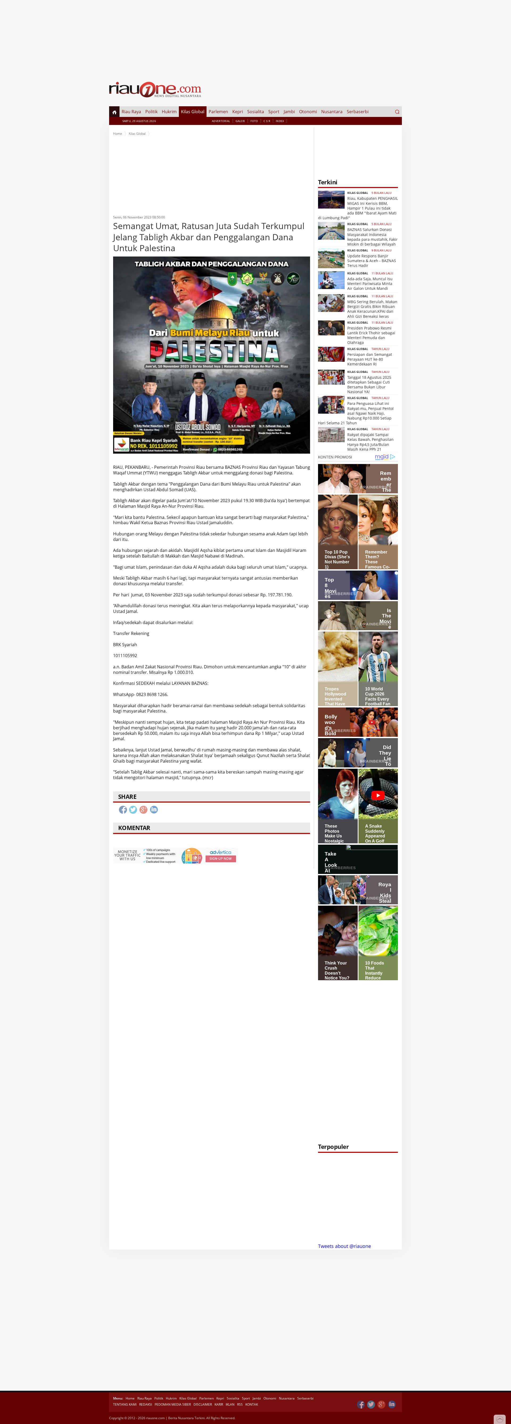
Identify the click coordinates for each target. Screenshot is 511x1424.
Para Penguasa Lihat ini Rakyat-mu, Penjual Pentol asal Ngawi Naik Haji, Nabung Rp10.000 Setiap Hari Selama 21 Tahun (356, 413)
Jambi (289, 112)
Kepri (237, 112)
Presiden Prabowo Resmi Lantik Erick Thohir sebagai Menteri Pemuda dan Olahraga (371, 335)
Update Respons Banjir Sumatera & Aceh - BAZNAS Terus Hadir (371, 260)
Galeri (240, 121)
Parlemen (218, 112)
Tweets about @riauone (344, 1246)
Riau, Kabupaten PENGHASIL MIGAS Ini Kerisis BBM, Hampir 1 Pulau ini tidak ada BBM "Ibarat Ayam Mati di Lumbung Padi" (358, 208)
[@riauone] (371, 1404)
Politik (151, 112)
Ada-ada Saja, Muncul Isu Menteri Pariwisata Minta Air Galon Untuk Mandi (370, 283)
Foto (254, 121)
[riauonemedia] (360, 1404)
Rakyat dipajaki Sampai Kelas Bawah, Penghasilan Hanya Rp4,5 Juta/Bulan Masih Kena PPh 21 (370, 442)
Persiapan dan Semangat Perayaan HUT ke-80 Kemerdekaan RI (369, 359)
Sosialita (255, 112)
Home (117, 133)
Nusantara (332, 112)
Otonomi (308, 112)
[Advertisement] (255, 37)
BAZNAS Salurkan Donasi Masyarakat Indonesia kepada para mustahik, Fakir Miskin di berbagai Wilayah (372, 237)
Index (280, 121)
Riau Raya (131, 112)
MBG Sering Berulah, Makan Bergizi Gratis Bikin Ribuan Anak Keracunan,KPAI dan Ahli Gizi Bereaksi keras (372, 309)
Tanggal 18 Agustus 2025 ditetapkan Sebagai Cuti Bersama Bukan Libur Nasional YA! (369, 384)
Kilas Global (192, 112)
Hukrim (169, 112)
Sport (273, 112)
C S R (266, 121)
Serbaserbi (358, 112)
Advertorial (221, 121)
